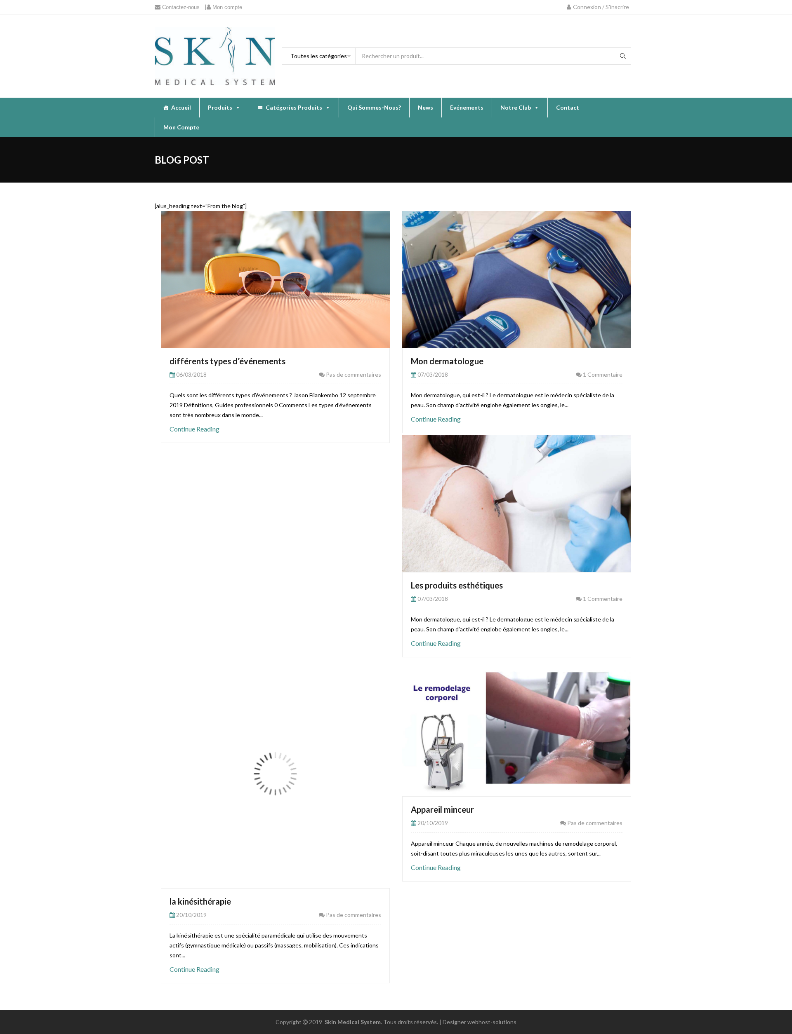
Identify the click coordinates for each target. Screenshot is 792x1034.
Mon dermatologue (447, 361)
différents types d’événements (227, 361)
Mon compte (181, 127)
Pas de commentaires (353, 374)
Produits (220, 107)
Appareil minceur (442, 809)
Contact (567, 107)
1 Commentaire (602, 374)
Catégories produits (294, 107)
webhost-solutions (491, 1021)
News (425, 107)
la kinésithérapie (200, 901)
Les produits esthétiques (457, 585)
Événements (466, 107)
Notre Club (515, 107)
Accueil (181, 107)
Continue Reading (194, 429)
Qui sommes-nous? (374, 107)
